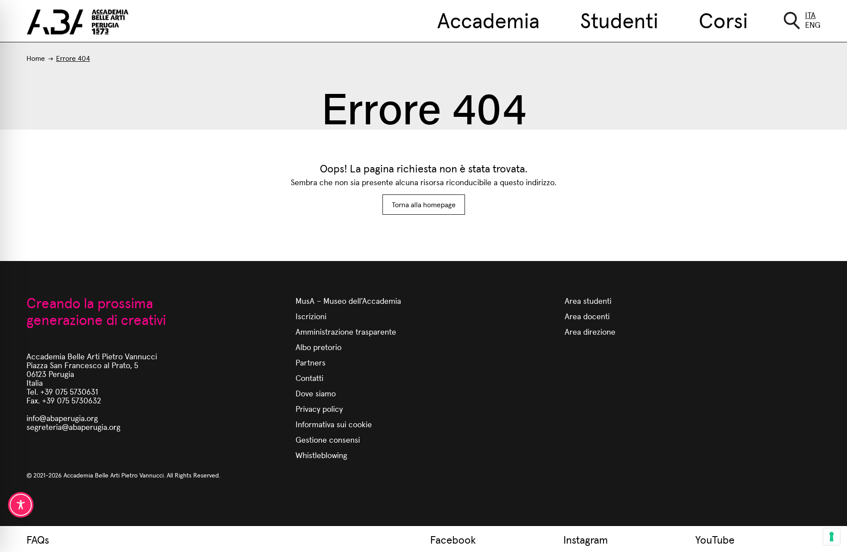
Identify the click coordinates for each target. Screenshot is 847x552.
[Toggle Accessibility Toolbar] (21, 505)
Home (35, 58)
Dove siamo (316, 393)
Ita (810, 14)
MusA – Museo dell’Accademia (348, 300)
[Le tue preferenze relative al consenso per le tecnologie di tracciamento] (831, 536)
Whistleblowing (321, 454)
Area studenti (588, 300)
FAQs (37, 539)
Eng (813, 24)
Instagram (585, 539)
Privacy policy (319, 408)
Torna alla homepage (424, 204)
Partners (311, 362)
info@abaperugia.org (62, 417)
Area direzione (590, 331)
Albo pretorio (318, 346)
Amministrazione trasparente (346, 331)
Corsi (723, 19)
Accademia (488, 19)
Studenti (619, 19)
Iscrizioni (311, 315)
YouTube (715, 539)
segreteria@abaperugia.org (73, 426)
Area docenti (587, 315)
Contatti (309, 377)
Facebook (453, 539)
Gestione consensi (328, 439)
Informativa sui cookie (334, 423)
